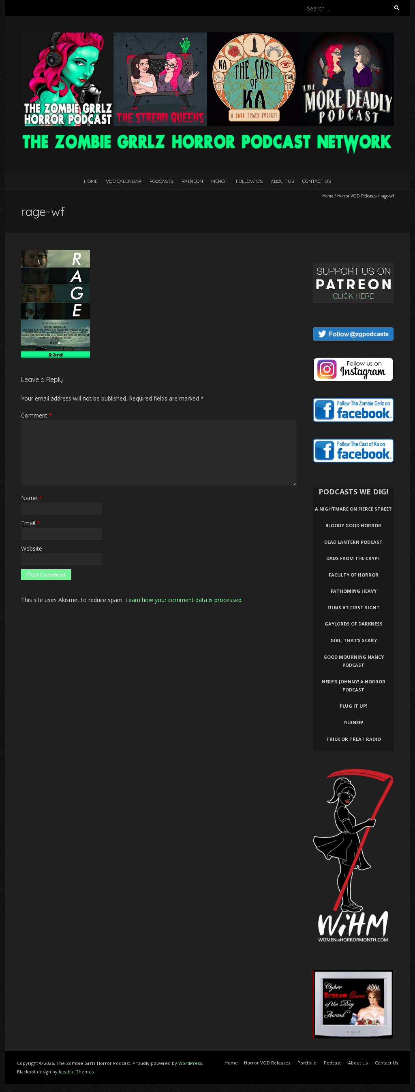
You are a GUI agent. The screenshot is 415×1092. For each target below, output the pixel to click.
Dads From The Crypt (353, 558)
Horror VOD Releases (356, 196)
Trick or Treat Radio (353, 739)
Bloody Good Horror (353, 525)
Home (91, 181)
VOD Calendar (123, 181)
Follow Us (249, 181)
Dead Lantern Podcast (353, 542)
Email (30, 523)
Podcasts (161, 181)
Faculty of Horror (354, 575)
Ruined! (353, 722)
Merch (219, 181)
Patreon (192, 181)
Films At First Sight (353, 607)
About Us (282, 181)
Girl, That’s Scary (353, 640)
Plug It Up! (353, 706)
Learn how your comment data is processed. (184, 600)
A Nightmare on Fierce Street (353, 509)
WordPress (190, 1063)
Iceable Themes (76, 1072)
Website (31, 548)
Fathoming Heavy (353, 591)
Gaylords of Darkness (354, 624)
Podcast (332, 1063)
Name (31, 498)
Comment (36, 415)
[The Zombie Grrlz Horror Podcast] (207, 36)
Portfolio (307, 1063)
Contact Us (316, 181)
